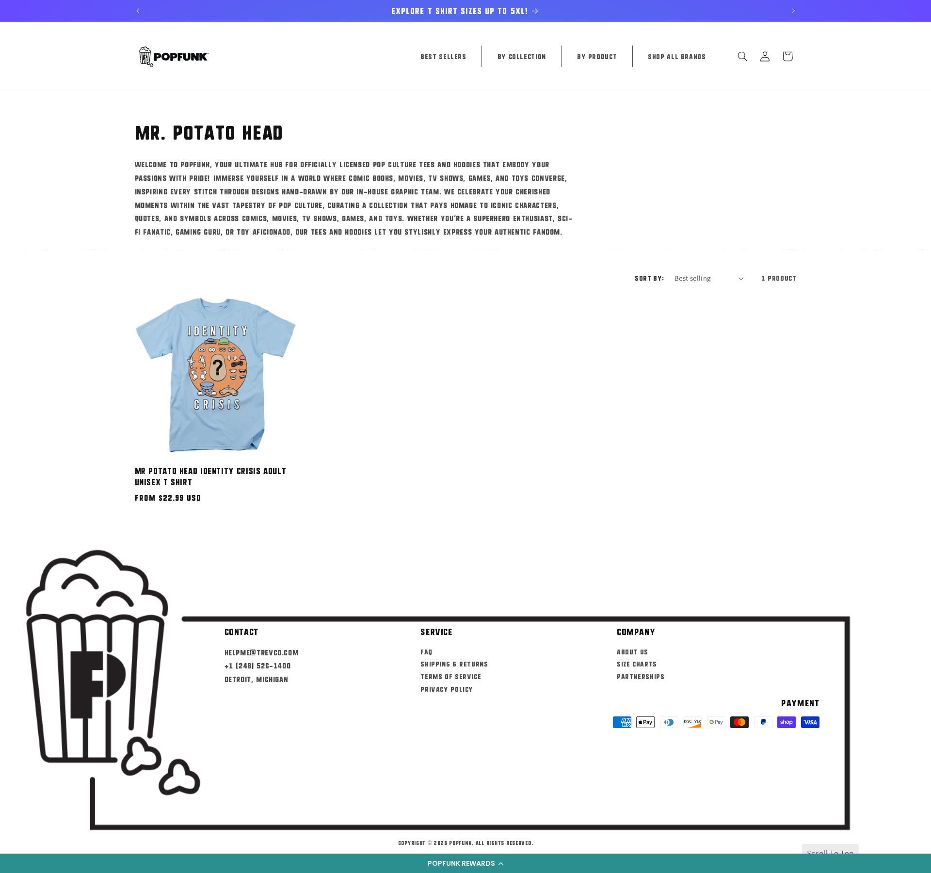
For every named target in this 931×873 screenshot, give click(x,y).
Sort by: (649, 277)
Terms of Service (450, 676)
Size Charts (637, 663)
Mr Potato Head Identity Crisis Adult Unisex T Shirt (211, 476)
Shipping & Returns (454, 663)
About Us (632, 651)
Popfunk (460, 842)
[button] (465, 863)
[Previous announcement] (137, 10)
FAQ (426, 651)
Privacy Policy (446, 688)
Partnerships (641, 676)
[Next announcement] (793, 10)
